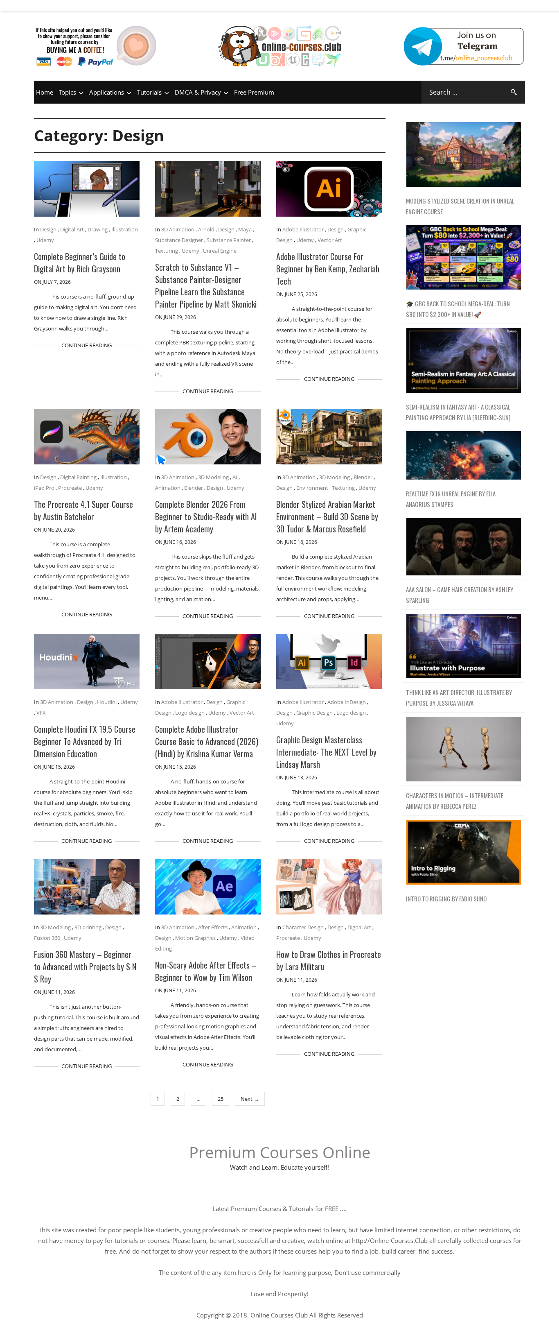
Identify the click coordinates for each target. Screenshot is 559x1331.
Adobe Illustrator (303, 229)
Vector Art (330, 240)
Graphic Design (314, 712)
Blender (193, 487)
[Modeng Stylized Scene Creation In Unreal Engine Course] (463, 154)
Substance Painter (229, 240)
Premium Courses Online (279, 1152)
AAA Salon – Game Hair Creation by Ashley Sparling (459, 594)
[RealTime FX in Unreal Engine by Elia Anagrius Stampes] (463, 455)
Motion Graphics (195, 938)
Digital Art (72, 229)
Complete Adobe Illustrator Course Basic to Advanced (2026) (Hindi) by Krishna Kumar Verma (206, 741)
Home (44, 92)
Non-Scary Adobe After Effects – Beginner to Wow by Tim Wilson (206, 971)
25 (220, 1098)
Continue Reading (86, 345)
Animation (167, 487)
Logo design (190, 712)
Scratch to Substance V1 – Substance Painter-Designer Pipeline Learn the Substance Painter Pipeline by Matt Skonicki (206, 285)
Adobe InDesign (346, 702)
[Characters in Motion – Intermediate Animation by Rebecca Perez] (463, 749)
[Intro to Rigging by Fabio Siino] (463, 852)
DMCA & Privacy (198, 92)
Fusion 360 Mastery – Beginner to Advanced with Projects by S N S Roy (85, 966)
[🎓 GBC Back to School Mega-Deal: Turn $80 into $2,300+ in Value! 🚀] (463, 257)
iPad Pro (44, 487)
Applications (106, 92)
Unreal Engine (220, 250)
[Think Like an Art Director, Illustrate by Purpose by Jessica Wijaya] (463, 646)
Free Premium (254, 92)
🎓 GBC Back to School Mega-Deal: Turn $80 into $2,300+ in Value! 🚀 (458, 309)
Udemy (45, 240)
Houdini (107, 702)
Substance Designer (179, 240)
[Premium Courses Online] (279, 34)
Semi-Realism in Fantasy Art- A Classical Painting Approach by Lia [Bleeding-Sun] (458, 412)
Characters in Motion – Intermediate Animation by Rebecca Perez (454, 800)
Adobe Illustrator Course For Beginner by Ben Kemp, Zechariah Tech (327, 268)
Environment (312, 487)
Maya (245, 229)
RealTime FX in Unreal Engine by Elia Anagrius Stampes (451, 499)
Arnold (206, 229)
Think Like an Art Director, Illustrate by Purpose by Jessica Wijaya (459, 697)
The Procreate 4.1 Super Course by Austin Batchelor (83, 510)
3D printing (87, 927)
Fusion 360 (47, 938)
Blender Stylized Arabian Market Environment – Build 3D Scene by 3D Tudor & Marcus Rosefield (327, 516)
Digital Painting (78, 477)
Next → (250, 1098)
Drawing (98, 229)
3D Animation (177, 229)
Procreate (70, 487)
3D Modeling (213, 477)
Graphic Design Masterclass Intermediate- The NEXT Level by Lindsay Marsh (326, 751)
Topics (67, 92)
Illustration (124, 229)
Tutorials (149, 92)
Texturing (166, 250)
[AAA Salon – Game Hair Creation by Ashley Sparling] (463, 547)
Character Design (303, 927)
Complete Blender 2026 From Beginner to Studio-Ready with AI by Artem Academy (206, 516)
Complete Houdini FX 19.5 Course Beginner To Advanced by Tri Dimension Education (84, 741)
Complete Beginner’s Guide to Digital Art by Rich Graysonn (79, 262)
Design (48, 229)
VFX (41, 712)
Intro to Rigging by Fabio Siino (446, 898)
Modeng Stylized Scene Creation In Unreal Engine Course (460, 206)
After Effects (213, 927)
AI (234, 477)
